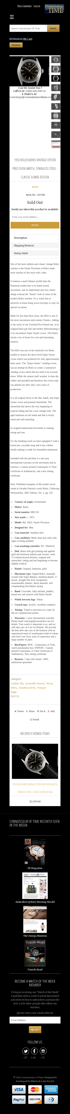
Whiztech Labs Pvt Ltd (42, 1081)
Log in (37, 6)
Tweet (20, 711)
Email (36, 719)
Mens (49, 683)
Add (52, 711)
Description (20, 237)
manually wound (34, 683)
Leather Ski (17, 683)
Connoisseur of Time (32, 1077)
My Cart (27, 38)
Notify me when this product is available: (35, 209)
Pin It (42, 711)
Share (32, 711)
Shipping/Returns (24, 245)
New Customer (24, 6)
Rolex (35, 186)
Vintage (41, 687)
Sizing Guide (21, 253)
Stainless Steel (27, 687)
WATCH (15, 696)
